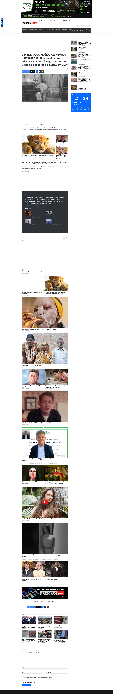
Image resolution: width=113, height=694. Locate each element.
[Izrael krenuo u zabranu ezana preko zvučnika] (49, 213)
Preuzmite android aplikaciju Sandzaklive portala (44, 586)
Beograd (43, 601)
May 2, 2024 (50, 230)
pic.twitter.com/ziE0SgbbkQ (32, 205)
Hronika (44, 29)
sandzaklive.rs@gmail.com (78, 691)
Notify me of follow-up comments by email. (31, 679)
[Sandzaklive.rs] (29, 23)
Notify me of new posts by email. (29, 682)
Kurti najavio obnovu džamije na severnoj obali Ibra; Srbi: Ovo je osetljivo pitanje (44, 626)
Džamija (36, 601)
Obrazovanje (54, 29)
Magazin (65, 20)
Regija (50, 20)
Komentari (88, 36)
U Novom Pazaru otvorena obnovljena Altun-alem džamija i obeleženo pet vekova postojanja (28, 626)
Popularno (81, 36)
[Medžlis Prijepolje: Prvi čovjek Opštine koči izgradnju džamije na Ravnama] (49, 221)
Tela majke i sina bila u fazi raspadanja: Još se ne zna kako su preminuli (84, 55)
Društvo (40, 29)
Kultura (69, 29)
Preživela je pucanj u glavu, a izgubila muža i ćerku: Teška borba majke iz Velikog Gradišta (84, 74)
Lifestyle (71, 20)
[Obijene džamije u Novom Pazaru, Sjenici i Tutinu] (61, 620)
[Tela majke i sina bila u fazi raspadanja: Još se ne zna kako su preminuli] (74, 56)
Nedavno (74, 36)
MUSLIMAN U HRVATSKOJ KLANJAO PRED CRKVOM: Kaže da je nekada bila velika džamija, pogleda (60, 642)
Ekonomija (49, 29)
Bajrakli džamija (51, 601)
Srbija (45, 20)
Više (76, 20)
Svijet (55, 20)
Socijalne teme (64, 29)
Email (23, 672)
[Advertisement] (45, 43)
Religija (59, 29)
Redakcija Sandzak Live (26, 68)
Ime (23, 667)
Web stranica (48, 672)
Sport (59, 20)
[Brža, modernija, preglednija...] (45, 592)
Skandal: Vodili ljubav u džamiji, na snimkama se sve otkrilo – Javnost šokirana (37, 222)
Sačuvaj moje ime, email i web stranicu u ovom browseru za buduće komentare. (38, 677)
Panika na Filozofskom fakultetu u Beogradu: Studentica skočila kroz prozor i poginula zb (28, 640)
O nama (85, 691)
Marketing (89, 691)
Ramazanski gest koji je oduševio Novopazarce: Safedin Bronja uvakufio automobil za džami (44, 640)
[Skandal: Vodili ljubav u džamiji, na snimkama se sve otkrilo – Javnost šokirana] (28, 221)
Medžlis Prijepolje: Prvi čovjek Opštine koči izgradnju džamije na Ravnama (59, 222)
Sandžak (40, 20)
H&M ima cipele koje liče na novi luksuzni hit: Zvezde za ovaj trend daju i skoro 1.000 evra (84, 87)
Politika (36, 29)
